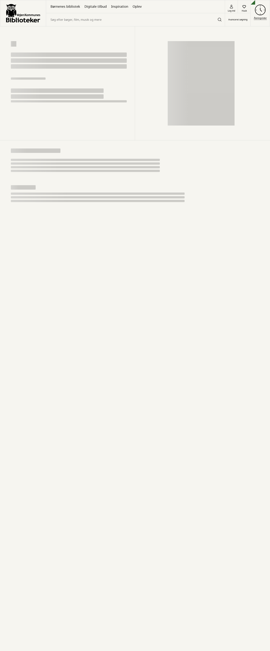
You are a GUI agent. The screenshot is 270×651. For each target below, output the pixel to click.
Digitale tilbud (95, 6)
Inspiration (119, 6)
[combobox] (135, 19)
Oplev (137, 6)
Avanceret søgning (237, 19)
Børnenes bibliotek (65, 6)
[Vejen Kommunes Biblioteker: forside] (23, 13)
